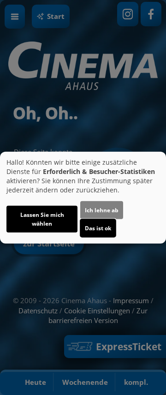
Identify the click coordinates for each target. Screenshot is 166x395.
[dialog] (83, 198)
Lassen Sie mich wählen (42, 218)
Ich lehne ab (102, 210)
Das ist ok (98, 228)
